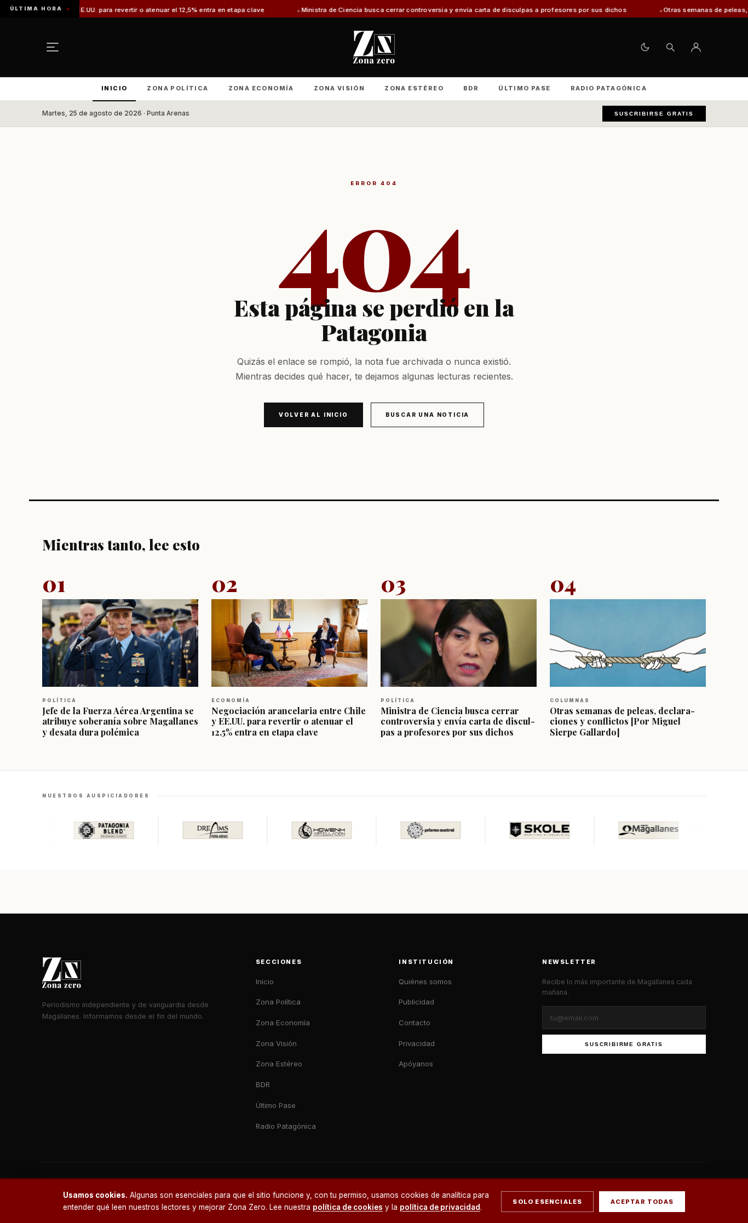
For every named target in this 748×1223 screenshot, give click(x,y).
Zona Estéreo (414, 88)
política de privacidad (440, 1207)
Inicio (114, 88)
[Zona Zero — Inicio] (374, 47)
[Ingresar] (696, 47)
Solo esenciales (547, 1201)
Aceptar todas (642, 1201)
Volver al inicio (313, 414)
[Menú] (52, 47)
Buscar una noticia (427, 414)
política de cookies (348, 1207)
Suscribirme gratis (624, 1044)
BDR (471, 88)
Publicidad (416, 1001)
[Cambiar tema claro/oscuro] (645, 47)
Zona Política (177, 88)
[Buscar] (670, 47)
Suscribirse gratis (654, 114)
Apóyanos (416, 1063)
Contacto (414, 1022)
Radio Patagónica (609, 88)
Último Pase (524, 88)
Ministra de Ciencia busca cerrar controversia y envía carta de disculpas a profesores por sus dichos (405, 10)
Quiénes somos (425, 981)
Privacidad (417, 1043)
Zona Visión (339, 88)
